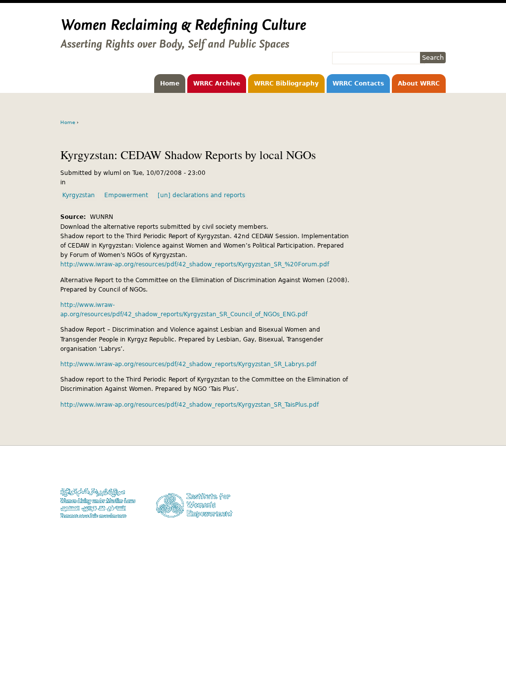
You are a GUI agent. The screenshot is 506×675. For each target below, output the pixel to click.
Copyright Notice (422, 480)
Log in (437, 508)
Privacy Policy (426, 489)
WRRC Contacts (358, 83)
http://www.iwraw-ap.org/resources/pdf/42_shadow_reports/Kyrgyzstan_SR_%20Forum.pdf (194, 264)
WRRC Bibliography (286, 83)
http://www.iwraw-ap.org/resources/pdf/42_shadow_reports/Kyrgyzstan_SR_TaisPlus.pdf (189, 404)
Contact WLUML (424, 499)
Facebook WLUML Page (414, 518)
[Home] (183, 45)
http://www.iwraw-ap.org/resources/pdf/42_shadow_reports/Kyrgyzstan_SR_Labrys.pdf (188, 364)
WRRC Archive (216, 83)
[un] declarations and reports (201, 195)
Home (169, 83)
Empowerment (126, 195)
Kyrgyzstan (78, 195)
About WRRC (419, 83)
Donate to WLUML (421, 470)
